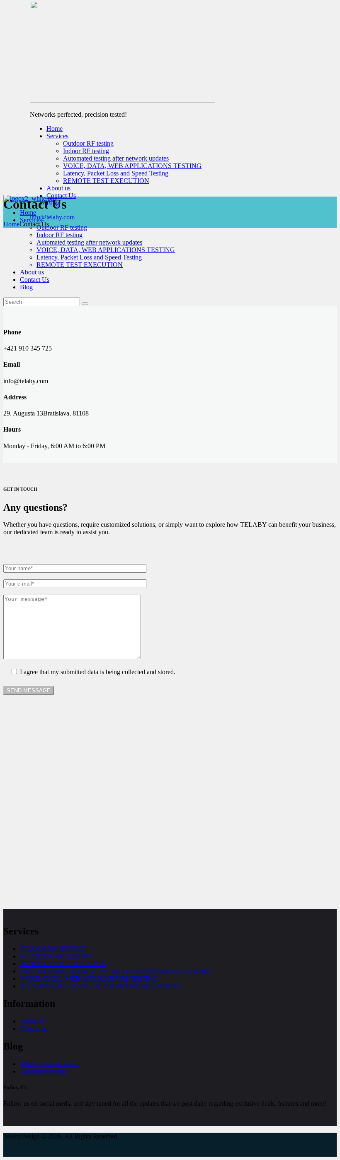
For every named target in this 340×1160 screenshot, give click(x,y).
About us (32, 1021)
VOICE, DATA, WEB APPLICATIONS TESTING (89, 978)
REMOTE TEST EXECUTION (63, 963)
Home (11, 224)
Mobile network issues (49, 1063)
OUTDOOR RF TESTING (56, 956)
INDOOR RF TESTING (53, 948)
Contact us (34, 1028)
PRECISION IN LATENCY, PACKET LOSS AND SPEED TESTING (115, 971)
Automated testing (44, 1071)
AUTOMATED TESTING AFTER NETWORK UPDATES (101, 985)
